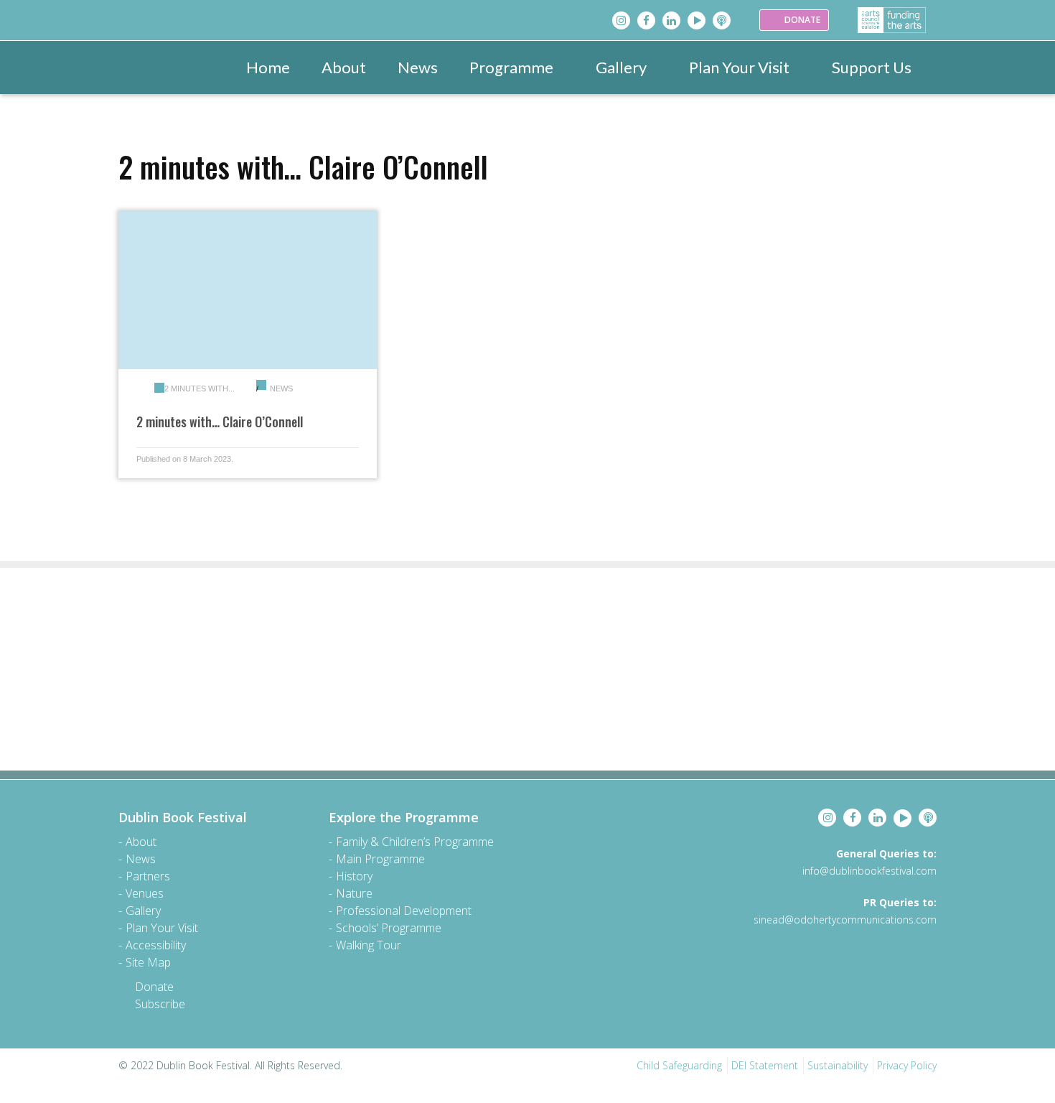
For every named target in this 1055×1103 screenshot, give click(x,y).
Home (268, 67)
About (344, 67)
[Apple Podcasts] (722, 20)
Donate (154, 987)
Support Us (871, 67)
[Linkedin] (671, 20)
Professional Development (404, 910)
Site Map (148, 962)
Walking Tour (368, 945)
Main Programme (380, 859)
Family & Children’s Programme (415, 842)
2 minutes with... (199, 388)
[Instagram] (621, 20)
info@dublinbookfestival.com (869, 871)
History (354, 876)
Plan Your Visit (739, 67)
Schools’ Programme (388, 928)
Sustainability (837, 1065)
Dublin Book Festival (182, 817)
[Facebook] (646, 20)
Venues (145, 893)
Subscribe (160, 1004)
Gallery (621, 67)
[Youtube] (696, 20)
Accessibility (156, 945)
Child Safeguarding (679, 1065)
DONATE (801, 20)
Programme (511, 67)
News (418, 67)
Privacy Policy (907, 1065)
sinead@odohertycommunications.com (845, 919)
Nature (354, 893)
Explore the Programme (404, 817)
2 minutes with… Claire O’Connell (219, 421)
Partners (148, 876)
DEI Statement (764, 1065)
